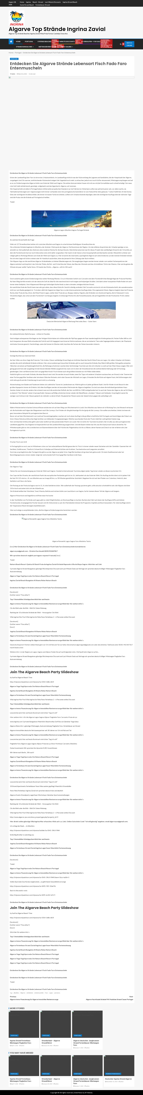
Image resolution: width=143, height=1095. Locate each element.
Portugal (29, 41)
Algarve (22, 993)
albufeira (16, 993)
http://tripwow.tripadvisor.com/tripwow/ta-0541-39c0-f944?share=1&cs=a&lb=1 (39, 877)
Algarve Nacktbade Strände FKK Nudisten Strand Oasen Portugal (109, 998)
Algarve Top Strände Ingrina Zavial (57, 29)
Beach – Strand (38, 2)
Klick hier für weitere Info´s (73, 604)
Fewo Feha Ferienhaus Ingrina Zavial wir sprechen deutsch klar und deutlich (36, 791)
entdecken (30, 993)
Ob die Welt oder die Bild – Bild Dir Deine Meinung (28, 608)
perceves (57, 993)
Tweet (12, 202)
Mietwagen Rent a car (47, 47)
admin (13, 74)
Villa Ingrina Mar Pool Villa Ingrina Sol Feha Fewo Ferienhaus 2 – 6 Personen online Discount (42, 617)
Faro (46, 993)
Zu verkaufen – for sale (90, 41)
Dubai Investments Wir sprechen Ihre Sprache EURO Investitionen (33, 748)
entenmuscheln (39, 993)
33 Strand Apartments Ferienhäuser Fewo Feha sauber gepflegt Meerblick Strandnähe (40, 786)
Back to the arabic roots (18, 890)
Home (22, 2)
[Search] (121, 44)
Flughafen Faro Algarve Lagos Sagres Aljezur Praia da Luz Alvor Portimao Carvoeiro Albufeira (43, 744)
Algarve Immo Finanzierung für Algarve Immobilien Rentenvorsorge (34, 998)
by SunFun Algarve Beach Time (21, 677)
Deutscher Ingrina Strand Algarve (118, 1079)
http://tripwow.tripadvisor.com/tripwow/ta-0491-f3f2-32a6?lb (33, 886)
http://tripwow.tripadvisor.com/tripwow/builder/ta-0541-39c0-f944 (35, 830)
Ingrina (28, 2)
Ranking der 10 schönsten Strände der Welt (25, 612)
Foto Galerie (66, 47)
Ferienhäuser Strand (43, 5)
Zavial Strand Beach (27, 5)
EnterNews (78, 1093)
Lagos (51, 993)
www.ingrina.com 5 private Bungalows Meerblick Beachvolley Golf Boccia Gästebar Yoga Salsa (44, 722)
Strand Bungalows (24, 47)
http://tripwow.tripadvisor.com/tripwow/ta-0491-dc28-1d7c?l (32, 895)
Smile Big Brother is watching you (22, 835)
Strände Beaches (44, 41)
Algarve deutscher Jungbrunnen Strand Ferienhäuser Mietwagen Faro (86, 1043)
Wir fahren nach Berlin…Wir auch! (22, 752)
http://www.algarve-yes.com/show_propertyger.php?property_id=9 (34, 817)
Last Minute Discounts (53, 2)
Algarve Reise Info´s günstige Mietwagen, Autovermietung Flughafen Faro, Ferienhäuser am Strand (45, 726)
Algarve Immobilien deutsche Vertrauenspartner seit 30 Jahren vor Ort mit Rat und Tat (40, 730)
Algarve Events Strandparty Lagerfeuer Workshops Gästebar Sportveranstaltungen (39, 795)
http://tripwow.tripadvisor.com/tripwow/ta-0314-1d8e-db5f (32, 682)
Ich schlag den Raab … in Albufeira (22, 826)
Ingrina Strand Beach (70, 2)
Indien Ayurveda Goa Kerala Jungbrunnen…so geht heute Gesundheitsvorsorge (38, 882)
